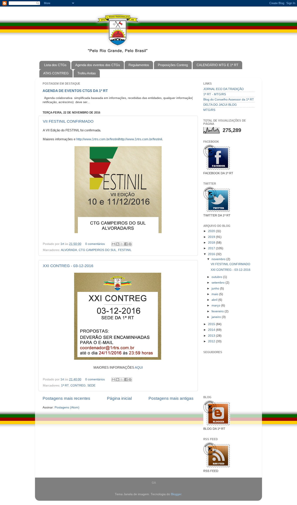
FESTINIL (125, 250)
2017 (212, 248)
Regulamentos (138, 65)
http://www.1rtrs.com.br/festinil (97, 139)
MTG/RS (209, 110)
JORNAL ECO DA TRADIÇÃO (223, 89)
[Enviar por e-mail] (113, 244)
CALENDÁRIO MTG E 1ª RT (217, 65)
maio (215, 294)
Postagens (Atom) (67, 407)
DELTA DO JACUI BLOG (220, 104)
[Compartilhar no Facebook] (126, 244)
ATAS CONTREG (56, 73)
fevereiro (218, 311)
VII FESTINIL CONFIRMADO (68, 121)
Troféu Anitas (86, 73)
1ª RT (65, 385)
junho (216, 288)
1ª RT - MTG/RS (214, 94)
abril (215, 299)
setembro (218, 282)
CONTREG (78, 385)
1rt (62, 244)
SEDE (91, 385)
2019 (212, 237)
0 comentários (95, 244)
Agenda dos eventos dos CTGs (97, 65)
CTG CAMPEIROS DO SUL (97, 250)
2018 (212, 242)
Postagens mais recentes (66, 398)
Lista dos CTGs (55, 65)
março (216, 305)
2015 (212, 324)
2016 (212, 254)
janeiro (217, 317)
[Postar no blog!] (117, 244)
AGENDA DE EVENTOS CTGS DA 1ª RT (75, 91)
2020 (212, 231)
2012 (212, 341)
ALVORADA (69, 250)
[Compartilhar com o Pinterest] (130, 244)
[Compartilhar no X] (122, 244)
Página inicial (119, 398)
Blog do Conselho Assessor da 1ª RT (228, 99)
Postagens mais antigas (171, 398)
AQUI (139, 367)
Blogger (176, 494)
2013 (212, 335)
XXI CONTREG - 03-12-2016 (68, 266)
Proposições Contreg (173, 65)
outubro (217, 277)
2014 (212, 329)
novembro (219, 259)
